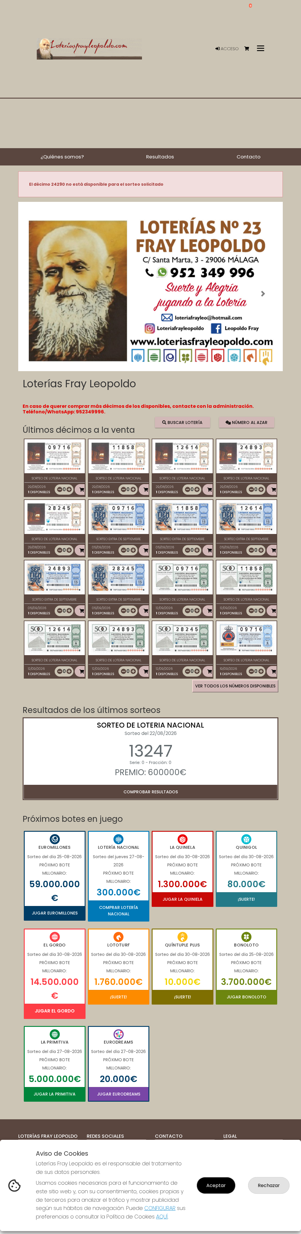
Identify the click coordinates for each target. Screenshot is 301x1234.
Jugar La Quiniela (183, 899)
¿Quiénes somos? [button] (62, 156)
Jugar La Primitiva (55, 1094)
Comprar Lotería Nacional (118, 911)
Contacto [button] (248, 156)
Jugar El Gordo (55, 1011)
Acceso (229, 49)
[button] (38, 294)
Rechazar (269, 1185)
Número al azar (249, 422)
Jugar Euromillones (55, 913)
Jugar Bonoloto (246, 997)
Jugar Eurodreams (118, 1094)
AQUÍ (162, 1216)
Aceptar (216, 1185)
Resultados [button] (160, 156)
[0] (249, 48)
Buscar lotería (184, 422)
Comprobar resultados (150, 792)
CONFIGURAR (159, 1208)
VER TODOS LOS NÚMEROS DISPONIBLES (235, 686)
